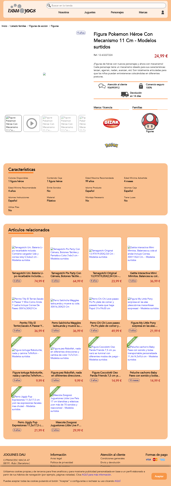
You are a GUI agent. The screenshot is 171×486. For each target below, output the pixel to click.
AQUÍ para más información (96, 474)
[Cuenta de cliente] (162, 12)
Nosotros (63, 12)
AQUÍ (118, 481)
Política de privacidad (61, 462)
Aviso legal (56, 458)
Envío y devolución (110, 462)
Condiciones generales (113, 458)
